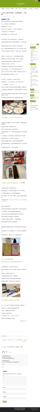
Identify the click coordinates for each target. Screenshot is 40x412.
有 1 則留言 (13, 16)
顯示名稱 (4, 387)
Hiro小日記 (30, 8)
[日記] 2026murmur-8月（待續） (33, 68)
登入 (31, 103)
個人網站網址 (4, 396)
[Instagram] (36, 1)
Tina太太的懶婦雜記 (20, 3)
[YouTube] (35, 1)
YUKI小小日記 (36, 8)
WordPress (37, 409)
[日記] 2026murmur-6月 (34, 57)
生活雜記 (12, 8)
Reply (2, 367)
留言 (3, 375)
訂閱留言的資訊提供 (33, 107)
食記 (19, 8)
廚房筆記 (3, 8)
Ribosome (29, 408)
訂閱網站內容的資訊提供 (34, 105)
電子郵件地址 (4, 392)
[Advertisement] (8, 328)
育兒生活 (7, 8)
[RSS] (37, 1)
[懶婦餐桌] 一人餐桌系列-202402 (8, 339)
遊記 (16, 8)
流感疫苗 (6, 29)
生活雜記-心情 (5, 336)
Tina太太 (3, 16)
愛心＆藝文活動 (24, 8)
